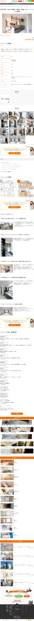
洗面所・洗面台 (27, 607)
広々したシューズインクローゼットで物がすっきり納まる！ (11, 165)
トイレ (22, 608)
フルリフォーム (3, 35)
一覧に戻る (17, 413)
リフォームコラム (26, 605)
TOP (1, 6)
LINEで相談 (7, 609)
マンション (16, 608)
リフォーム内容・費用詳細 (6, 171)
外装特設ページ (11, 606)
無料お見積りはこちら (14, 153)
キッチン (16, 607)
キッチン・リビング (23, 607)
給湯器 (22, 612)
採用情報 (7, 610)
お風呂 (22, 606)
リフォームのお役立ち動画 (12, 605)
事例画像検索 (7, 605)
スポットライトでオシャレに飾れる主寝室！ (9, 169)
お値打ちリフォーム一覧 (17, 606)
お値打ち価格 (11, 607)
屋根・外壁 (8, 35)
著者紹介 (10, 610)
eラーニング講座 (11, 614)
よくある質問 (7, 607)
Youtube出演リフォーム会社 (12, 612)
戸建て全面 (10, 6)
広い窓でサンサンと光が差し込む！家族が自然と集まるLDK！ (12, 166)
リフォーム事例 (5, 6)
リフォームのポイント (5, 162)
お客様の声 (7, 606)
